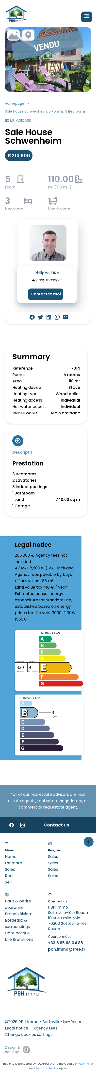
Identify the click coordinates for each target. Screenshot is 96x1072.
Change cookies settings (28, 1034)
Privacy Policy (84, 1064)
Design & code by (12, 1049)
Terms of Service (46, 1068)
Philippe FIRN (46, 273)
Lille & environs (19, 939)
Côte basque (17, 933)
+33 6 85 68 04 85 (65, 943)
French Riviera (18, 914)
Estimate (13, 863)
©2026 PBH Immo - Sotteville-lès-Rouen (43, 1022)
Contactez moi (46, 294)
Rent (9, 876)
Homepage (14, 103)
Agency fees (45, 1028)
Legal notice (16, 1028)
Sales (10, 869)
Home (10, 856)
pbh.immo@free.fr (66, 949)
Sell (8, 882)
